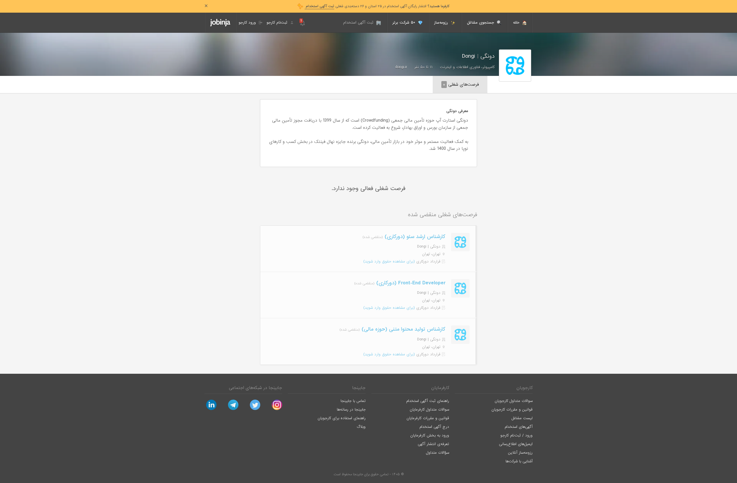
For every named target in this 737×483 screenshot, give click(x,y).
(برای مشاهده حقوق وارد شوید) (389, 261)
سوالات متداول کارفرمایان (429, 409)
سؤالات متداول (437, 452)
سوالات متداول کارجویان (514, 401)
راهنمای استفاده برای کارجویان (342, 418)
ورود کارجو (248, 22)
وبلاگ (361, 427)
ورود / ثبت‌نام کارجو (516, 435)
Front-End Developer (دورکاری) (410, 283)
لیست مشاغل (522, 418)
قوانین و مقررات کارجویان (512, 409)
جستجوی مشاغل (481, 22)
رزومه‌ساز (441, 22)
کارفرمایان (440, 387)
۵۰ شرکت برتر (404, 22)
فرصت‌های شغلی (461, 84)
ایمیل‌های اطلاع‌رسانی (516, 444)
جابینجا (359, 387)
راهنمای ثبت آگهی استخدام (427, 401)
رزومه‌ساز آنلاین (520, 452)
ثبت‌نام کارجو (278, 22)
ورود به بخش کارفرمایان (429, 435)
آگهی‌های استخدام (519, 427)
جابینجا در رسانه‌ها (351, 409)
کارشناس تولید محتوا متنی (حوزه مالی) (402, 329)
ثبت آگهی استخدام (359, 22)
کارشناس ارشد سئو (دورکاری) (414, 237)
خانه (517, 22)
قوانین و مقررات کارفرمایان (428, 418)
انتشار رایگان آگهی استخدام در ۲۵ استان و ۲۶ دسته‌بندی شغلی (377, 6)
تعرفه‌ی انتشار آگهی (433, 444)
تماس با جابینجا (353, 401)
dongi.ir (401, 67)
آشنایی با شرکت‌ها (519, 461)
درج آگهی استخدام (434, 427)
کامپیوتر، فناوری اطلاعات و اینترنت (467, 67)
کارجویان (524, 387)
